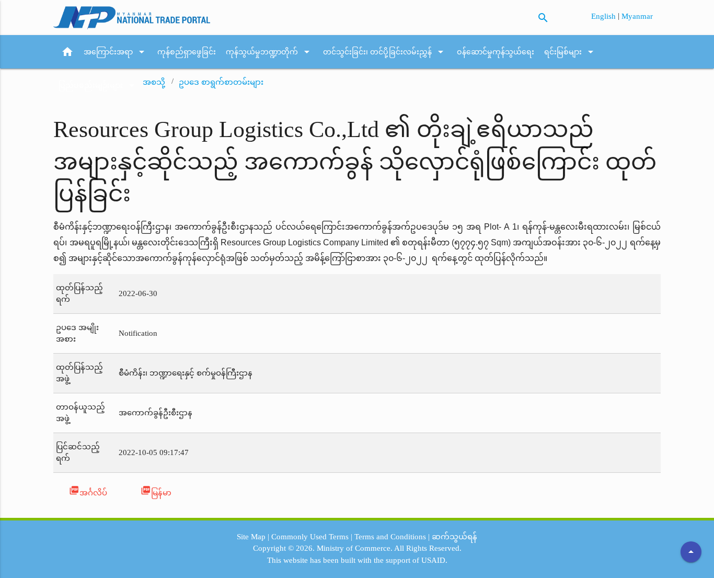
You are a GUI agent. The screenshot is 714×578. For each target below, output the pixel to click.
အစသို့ (154, 82)
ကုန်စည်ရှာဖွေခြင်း (186, 52)
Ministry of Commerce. (355, 548)
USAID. (434, 560)
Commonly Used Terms (310, 536)
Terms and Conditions (390, 536)
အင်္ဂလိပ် (88, 491)
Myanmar (637, 16)
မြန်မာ (156, 491)
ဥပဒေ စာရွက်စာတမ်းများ (221, 82)
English (604, 16)
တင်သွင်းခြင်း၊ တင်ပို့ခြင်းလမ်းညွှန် (385, 52)
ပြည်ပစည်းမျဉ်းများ (98, 85)
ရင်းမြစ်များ (570, 52)
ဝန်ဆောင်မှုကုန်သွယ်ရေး (495, 52)
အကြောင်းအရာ (116, 52)
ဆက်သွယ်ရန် (454, 536)
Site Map (251, 536)
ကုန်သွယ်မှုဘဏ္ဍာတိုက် (269, 52)
